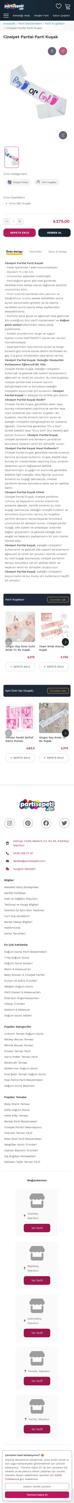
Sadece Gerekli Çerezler (37, 1486)
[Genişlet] (63, 135)
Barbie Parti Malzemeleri (20, 1121)
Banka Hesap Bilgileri (18, 922)
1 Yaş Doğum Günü (16, 957)
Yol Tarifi (37, 1228)
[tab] (14, 252)
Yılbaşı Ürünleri (14, 1003)
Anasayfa (9, 23)
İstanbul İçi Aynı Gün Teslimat (24, 910)
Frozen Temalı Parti (17, 1051)
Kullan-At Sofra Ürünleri (20, 980)
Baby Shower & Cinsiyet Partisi (24, 974)
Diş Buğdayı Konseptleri (20, 1156)
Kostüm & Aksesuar (17, 1009)
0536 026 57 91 (23, 853)
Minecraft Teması (15, 1062)
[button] (58, 599)
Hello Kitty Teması (16, 1115)
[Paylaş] (52, 51)
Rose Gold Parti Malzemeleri (23, 1138)
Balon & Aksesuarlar (17, 969)
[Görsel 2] (23, 640)
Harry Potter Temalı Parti (21, 1056)
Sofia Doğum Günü (17, 1109)
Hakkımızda (12, 927)
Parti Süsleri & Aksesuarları (22, 992)
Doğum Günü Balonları (19, 1085)
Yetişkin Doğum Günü (18, 986)
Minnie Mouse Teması (18, 1045)
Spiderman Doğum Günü (21, 1068)
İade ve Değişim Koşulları (21, 898)
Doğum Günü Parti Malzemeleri (25, 951)
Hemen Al (54, 232)
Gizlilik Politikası (15, 893)
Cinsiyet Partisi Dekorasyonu (23, 1127)
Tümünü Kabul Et (37, 1494)
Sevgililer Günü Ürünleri (20, 1144)
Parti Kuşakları (55, 23)
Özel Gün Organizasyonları (21, 998)
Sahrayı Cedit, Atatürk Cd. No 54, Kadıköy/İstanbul (41, 843)
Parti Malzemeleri (30, 23)
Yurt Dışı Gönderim (17, 916)
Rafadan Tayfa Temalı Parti (22, 1162)
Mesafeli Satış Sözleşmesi (21, 887)
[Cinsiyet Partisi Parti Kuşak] (12, 157)
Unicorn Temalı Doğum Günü (24, 1033)
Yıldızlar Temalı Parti (18, 1133)
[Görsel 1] (19, 640)
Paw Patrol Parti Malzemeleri (23, 1080)
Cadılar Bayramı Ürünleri (21, 1150)
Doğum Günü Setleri (18, 1015)
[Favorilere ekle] (63, 51)
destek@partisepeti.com (29, 861)
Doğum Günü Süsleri (18, 963)
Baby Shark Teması (17, 1104)
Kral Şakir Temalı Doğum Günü (25, 1074)
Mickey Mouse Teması (19, 1039)
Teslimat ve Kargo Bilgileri (21, 904)
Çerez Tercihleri (14, 933)
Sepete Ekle (19, 232)
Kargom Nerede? (24, 869)
